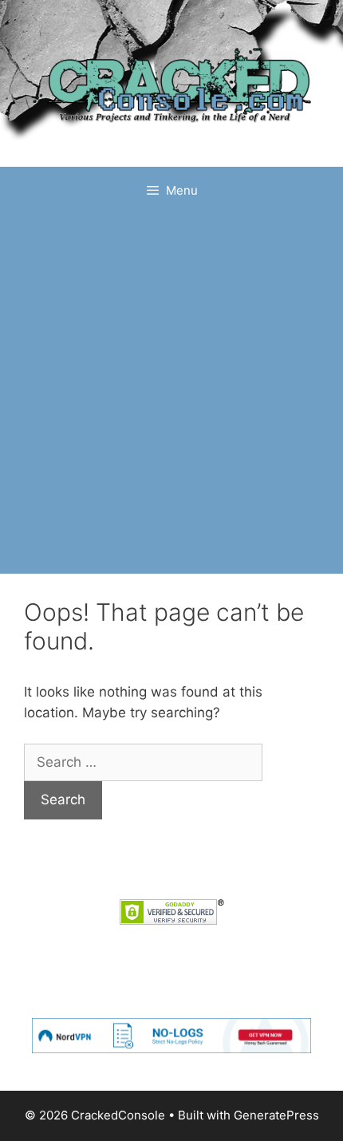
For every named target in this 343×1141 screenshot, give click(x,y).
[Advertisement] (171, 394)
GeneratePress (276, 1115)
